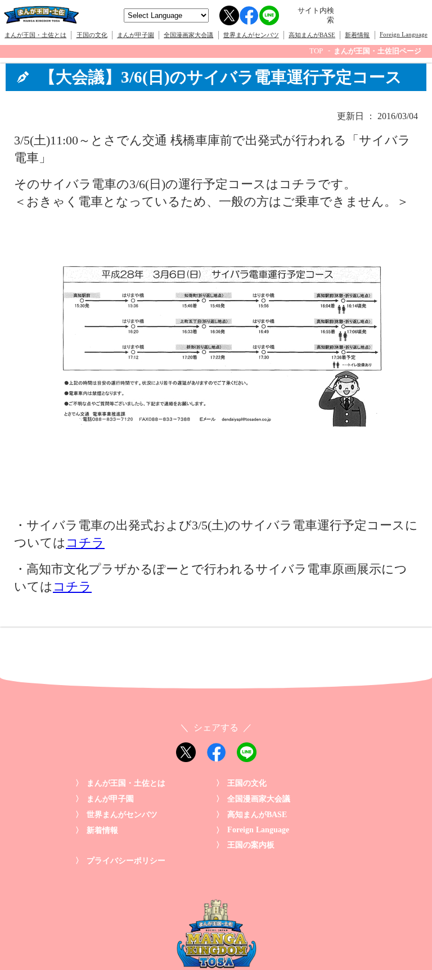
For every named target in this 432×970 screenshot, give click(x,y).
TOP (316, 51)
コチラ (85, 543)
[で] (216, 502)
